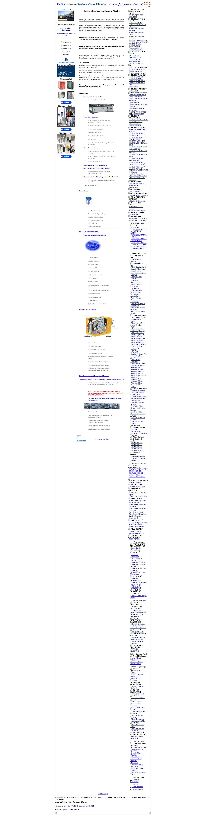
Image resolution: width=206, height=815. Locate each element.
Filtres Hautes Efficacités (135, 361)
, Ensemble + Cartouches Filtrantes (138, 432)
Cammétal (134, 280)
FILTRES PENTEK (136, 50)
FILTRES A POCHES (137, 141)
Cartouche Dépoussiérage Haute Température (137, 572)
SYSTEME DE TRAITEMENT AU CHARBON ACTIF (136, 61)
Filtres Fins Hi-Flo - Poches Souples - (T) (137, 337)
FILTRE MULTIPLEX (137, 166)
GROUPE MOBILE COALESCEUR (136, 474)
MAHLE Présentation (134, 556)
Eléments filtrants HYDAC (136, 687)
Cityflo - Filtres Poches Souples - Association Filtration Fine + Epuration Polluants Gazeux (138, 400)
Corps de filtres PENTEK (138, 40)
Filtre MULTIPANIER (137, 81)
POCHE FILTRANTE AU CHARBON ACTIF (138, 231)
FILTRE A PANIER (136, 77)
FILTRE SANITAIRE (137, 69)
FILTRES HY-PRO (137, 694)
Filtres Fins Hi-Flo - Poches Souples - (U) (137, 341)
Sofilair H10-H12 (137, 369)
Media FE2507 (136, 584)
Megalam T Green (137, 381)
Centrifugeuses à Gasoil (137, 486)
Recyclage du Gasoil (136, 512)
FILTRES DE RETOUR (135, 704)
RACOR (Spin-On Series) (138, 523)
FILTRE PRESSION (138, 707)
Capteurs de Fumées (138, 456)
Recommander (137, 787)
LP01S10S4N (135, 586)
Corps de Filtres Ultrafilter (135, 754)
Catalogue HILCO (137, 632)
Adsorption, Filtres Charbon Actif (137, 393)
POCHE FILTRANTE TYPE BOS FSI (138, 240)
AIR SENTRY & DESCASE (136, 737)
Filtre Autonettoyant (136, 97)
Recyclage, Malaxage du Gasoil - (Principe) (137, 515)
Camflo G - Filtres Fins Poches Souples (138, 355)
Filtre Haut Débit (135, 191)
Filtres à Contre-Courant (137, 95)
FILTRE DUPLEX (136, 79)
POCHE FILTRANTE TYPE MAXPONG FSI (138, 248)
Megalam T (135, 377)
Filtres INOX (133, 91)
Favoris (135, 784)
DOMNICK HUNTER (138, 747)
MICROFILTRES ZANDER (136, 769)
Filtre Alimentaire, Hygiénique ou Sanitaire (137, 72)
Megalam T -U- (136, 379)
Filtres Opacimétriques (138, 317)
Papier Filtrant (134, 214)
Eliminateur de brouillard (135, 260)
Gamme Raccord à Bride (137, 220)
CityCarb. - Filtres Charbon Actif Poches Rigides (137, 408)
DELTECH (134, 763)
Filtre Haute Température (137, 201)
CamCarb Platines (137, 421)
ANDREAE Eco (136, 443)
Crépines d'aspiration (138, 711)
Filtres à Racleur (134, 102)
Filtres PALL (135, 676)
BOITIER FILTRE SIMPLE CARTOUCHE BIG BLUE (137, 25)
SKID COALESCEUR (137, 477)
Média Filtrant (135, 282)
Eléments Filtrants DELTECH (136, 765)
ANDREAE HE (136, 447)
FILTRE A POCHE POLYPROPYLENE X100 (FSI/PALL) (138, 170)
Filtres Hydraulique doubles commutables (137, 720)
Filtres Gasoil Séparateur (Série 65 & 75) (137, 501)
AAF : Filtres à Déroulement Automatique (135, 300)
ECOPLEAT (135, 348)
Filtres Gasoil (133, 518)
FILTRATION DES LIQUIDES (136, 16)
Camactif (134, 423)
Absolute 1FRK (136, 383)
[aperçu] (66, 103)
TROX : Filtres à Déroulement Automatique (136, 294)
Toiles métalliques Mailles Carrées (136, 663)
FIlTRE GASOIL (135, 483)
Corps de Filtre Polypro (137, 211)
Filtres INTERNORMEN (136, 674)
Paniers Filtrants (135, 658)
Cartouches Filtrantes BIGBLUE (136, 29)
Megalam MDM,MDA (138, 375)
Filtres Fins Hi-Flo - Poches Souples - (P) (137, 330)
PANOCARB (135, 425)
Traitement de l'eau (135, 48)
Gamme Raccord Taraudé (138, 218)
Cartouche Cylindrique (138, 568)
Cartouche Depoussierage (135, 579)
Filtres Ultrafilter (136, 757)
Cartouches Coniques (138, 562)
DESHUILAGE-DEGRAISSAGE (135, 56)
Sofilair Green (135, 367)
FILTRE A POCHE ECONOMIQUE (136, 138)
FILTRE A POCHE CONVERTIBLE (136, 134)
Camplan (134, 275)
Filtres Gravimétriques (138, 267)
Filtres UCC (135, 678)
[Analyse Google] (81, 441)
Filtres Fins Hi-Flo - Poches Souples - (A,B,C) (137, 325)
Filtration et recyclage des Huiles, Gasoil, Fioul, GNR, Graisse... (138, 626)
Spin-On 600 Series (135, 524)
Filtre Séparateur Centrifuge (138, 195)
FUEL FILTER (134, 539)
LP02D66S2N (136, 588)
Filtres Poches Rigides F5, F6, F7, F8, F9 (138, 345)
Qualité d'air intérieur (138, 391)
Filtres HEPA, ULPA (138, 364)
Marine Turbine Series (136, 526)
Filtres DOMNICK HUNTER (136, 750)
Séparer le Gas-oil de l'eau (138, 496)
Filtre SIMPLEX (135, 86)
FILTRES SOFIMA (138, 698)
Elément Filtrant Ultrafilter (135, 760)
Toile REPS (134, 660)
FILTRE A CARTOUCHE (138, 42)
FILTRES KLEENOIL (134, 650)
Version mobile (137, 789)
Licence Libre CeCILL (86, 806)
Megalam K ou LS (137, 371)
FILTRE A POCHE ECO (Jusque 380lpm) (138, 148)
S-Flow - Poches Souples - (136, 320)
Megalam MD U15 (137, 373)
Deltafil (133, 387)
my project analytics (102, 439)
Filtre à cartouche (135, 126)
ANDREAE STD (137, 450)
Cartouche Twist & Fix (138, 582)
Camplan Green (136, 277)
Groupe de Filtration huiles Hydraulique (137, 638)
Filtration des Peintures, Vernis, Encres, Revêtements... (137, 185)
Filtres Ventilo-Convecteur (135, 285)
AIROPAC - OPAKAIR (134, 351)
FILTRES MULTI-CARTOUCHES (135, 123)
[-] (129, 11)
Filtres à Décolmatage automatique (136, 109)
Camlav (133, 279)
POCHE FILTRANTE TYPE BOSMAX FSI (138, 244)
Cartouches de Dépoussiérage (135, 549)
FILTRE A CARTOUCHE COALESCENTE (138, 470)
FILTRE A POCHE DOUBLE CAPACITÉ (137, 163)
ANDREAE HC (136, 445)
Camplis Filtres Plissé (138, 269)
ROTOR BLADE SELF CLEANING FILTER (137, 113)
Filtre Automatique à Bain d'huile (137, 305)
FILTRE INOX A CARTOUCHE (135, 45)
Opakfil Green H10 (137, 365)
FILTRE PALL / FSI (136, 174)
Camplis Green (136, 271)
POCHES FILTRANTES (138, 176)
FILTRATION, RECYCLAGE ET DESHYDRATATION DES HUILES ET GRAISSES (138, 612)
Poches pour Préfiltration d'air (136, 289)
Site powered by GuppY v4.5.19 (67, 806)
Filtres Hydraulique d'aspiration (137, 730)
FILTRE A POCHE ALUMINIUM (136, 159)
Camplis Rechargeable (138, 273)
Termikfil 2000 (136, 385)
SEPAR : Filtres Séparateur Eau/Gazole (136, 532)
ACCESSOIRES (137, 702)
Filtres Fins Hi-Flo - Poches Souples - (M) (137, 334)
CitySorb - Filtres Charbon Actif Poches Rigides (137, 414)
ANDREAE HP (136, 449)
